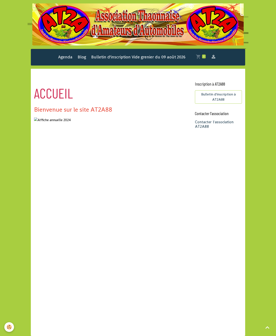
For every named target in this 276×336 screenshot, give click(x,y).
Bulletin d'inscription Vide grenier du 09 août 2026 (138, 57)
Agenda (65, 57)
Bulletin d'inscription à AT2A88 (218, 97)
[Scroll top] (267, 327)
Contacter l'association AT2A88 (214, 124)
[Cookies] (9, 327)
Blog (82, 57)
